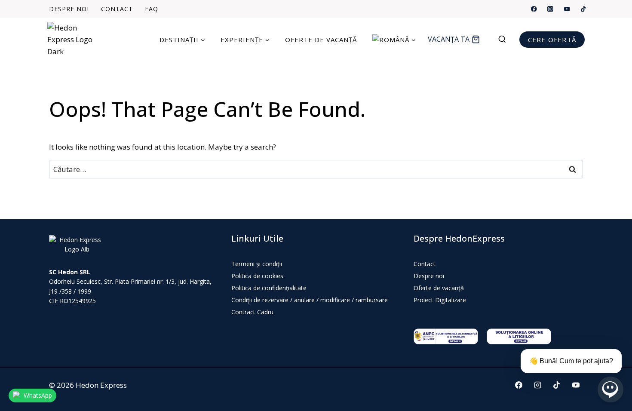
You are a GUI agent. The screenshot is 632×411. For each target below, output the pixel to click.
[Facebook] (534, 9)
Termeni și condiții (256, 264)
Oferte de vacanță (321, 39)
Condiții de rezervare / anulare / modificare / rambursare (309, 300)
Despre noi (69, 9)
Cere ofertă (552, 39)
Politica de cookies (257, 276)
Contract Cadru (252, 312)
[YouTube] (567, 9)
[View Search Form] (506, 39)
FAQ (151, 9)
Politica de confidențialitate (269, 288)
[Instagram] (550, 9)
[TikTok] (583, 9)
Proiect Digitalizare (440, 300)
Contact (117, 9)
